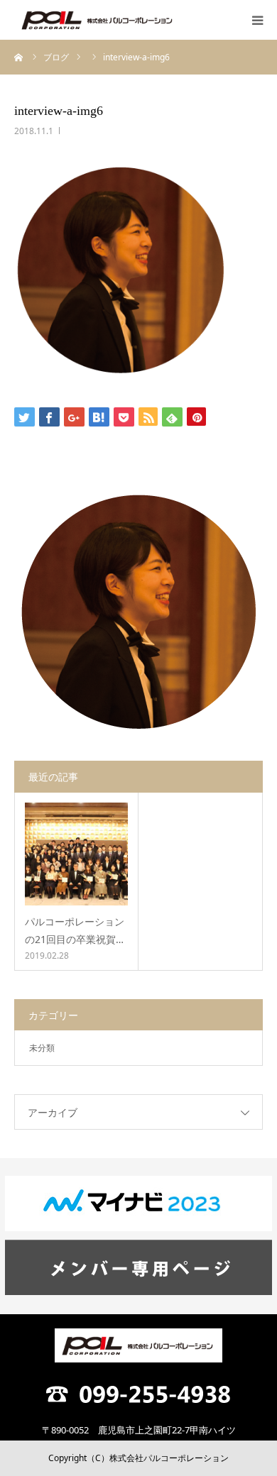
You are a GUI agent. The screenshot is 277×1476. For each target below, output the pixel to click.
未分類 (42, 1048)
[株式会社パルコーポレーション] (98, 20)
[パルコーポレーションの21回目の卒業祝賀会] (76, 854)
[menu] (257, 20)
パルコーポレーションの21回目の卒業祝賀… (74, 930)
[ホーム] (19, 56)
